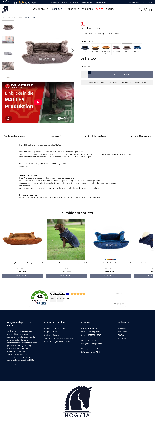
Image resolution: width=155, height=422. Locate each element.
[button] (24, 2)
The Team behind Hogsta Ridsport (58, 338)
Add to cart (122, 75)
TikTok (121, 335)
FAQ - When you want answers (57, 342)
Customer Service (133, 2)
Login (150, 2)
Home (4, 17)
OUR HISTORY (13, 364)
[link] (77, 297)
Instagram (122, 332)
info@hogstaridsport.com (92, 343)
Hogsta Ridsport (51, 332)
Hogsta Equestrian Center (55, 328)
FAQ (143, 2)
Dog (20, 17)
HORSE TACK (12, 17)
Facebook (122, 328)
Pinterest (122, 338)
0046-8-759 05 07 (88, 340)
